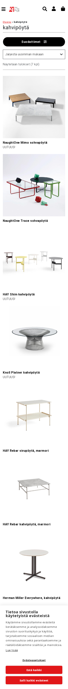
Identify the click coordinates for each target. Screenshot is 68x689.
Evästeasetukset (34, 660)
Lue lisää (12, 650)
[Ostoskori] (63, 8)
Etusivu (7, 22)
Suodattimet (31, 42)
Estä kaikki (34, 670)
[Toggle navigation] (5, 9)
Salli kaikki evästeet (34, 680)
